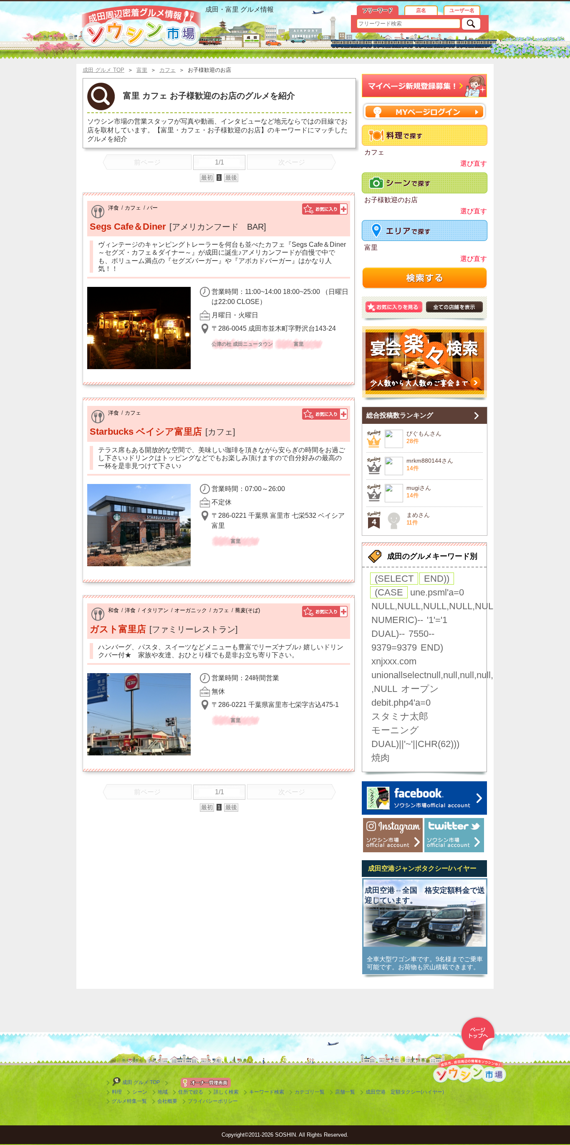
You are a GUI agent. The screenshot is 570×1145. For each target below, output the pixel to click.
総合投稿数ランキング (399, 415)
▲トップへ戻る (477, 1034)
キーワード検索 (266, 1092)
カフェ (133, 208)
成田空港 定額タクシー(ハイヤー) (405, 1092)
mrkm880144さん (429, 460)
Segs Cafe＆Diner (128, 226)
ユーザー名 (461, 10)
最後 (231, 177)
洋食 (113, 208)
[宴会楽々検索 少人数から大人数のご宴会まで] (424, 363)
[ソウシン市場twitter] (454, 835)
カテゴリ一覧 (310, 1092)
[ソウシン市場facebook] (424, 798)
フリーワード (378, 10)
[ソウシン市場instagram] (393, 835)
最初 (207, 177)
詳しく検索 (226, 1092)
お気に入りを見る (394, 306)
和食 (113, 610)
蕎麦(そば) (247, 610)
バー (152, 208)
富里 (371, 247)
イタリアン (155, 610)
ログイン (424, 111)
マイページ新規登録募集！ (424, 86)
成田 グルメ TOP (141, 1082)
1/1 (219, 162)
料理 (117, 1092)
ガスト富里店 (118, 629)
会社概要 (167, 1101)
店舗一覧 (345, 1092)
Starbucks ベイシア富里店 (146, 431)
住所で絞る (190, 1092)
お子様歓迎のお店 (391, 199)
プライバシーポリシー (213, 1101)
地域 (163, 1092)
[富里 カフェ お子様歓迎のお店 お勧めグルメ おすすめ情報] (141, 26)
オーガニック (190, 610)
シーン (139, 1092)
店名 (421, 10)
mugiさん (418, 487)
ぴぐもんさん (423, 433)
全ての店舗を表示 (454, 306)
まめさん (418, 515)
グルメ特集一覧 (129, 1101)
